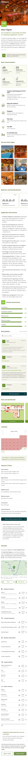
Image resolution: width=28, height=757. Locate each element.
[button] (7, 12)
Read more (3, 49)
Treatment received (6, 311)
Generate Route (21, 582)
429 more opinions (14, 394)
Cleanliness (4, 307)
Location (3, 324)
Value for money (5, 320)
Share (8, 582)
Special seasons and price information (14, 519)
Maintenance (5, 315)
